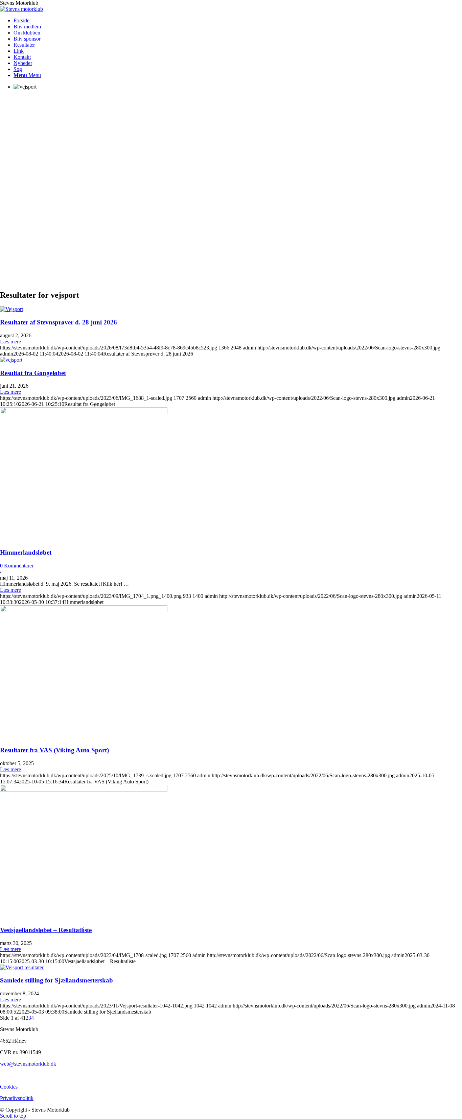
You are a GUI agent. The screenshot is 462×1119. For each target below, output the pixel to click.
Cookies (9, 1087)
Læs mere (10, 341)
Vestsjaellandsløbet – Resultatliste (46, 929)
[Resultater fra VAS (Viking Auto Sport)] (83, 610)
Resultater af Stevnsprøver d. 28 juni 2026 (58, 322)
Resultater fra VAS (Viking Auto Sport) (54, 750)
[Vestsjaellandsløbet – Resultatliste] (83, 790)
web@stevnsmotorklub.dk (28, 1064)
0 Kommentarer (16, 565)
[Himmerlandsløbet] (83, 412)
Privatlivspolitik (16, 1098)
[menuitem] (238, 21)
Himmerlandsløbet (25, 552)
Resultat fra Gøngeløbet (33, 372)
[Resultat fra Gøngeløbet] (11, 360)
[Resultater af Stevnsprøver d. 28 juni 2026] (11, 309)
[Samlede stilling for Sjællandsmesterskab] (22, 967)
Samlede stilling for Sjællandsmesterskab (56, 980)
